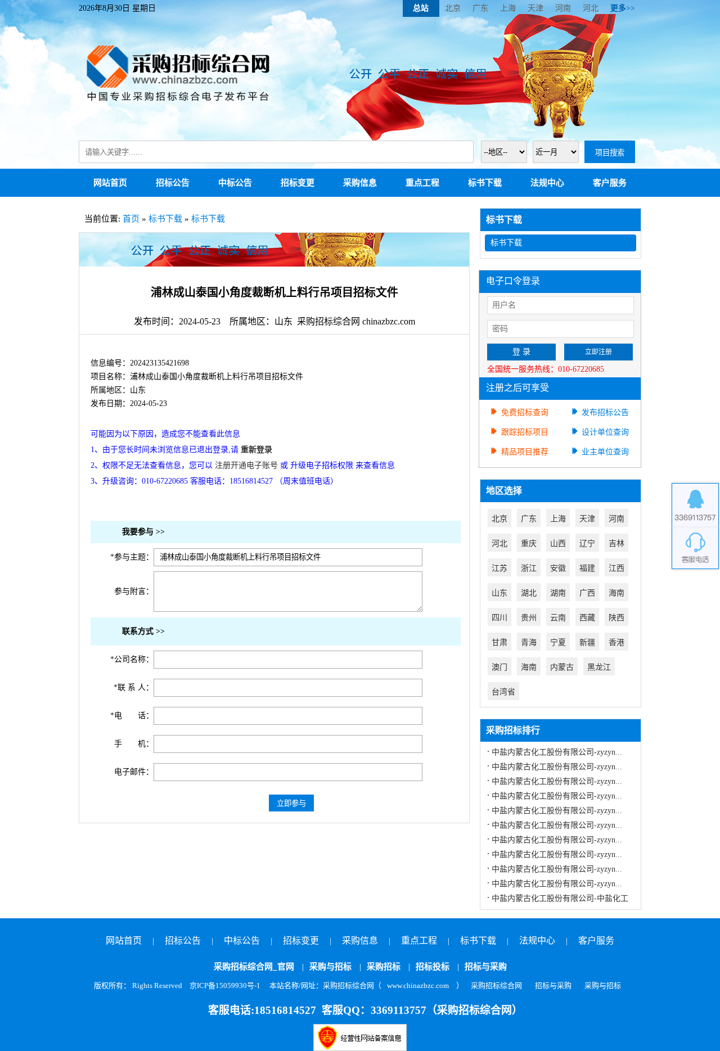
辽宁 (587, 543)
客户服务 (610, 182)
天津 (535, 8)
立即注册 (598, 352)
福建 (587, 568)
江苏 (499, 568)
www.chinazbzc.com (418, 985)
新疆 (587, 642)
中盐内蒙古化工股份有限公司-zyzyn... (557, 752)
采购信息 (360, 182)
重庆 (529, 543)
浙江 (529, 568)
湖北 (529, 593)
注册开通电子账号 (246, 465)
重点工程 (422, 182)
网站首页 (110, 182)
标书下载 (485, 182)
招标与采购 (486, 966)
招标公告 (173, 182)
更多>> (622, 8)
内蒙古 (562, 667)
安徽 (558, 568)
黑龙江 (599, 667)
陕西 (616, 618)
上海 (508, 8)
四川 (499, 618)
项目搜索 (609, 152)
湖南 (558, 593)
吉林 (616, 543)
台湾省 (503, 692)
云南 (558, 618)
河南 (563, 8)
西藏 (587, 618)
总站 (421, 8)
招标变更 (297, 182)
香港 (616, 642)
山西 (558, 543)
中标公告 (235, 182)
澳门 (499, 667)
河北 (590, 8)
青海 (529, 642)
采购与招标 (330, 966)
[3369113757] (695, 504)
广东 (480, 8)
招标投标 (432, 966)
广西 (587, 593)
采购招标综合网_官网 (254, 966)
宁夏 (558, 642)
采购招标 (383, 966)
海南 (616, 593)
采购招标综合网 (496, 985)
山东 (499, 593)
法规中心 (547, 182)
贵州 (529, 618)
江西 (616, 568)
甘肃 (499, 642)
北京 (453, 8)
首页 (131, 218)
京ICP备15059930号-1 (225, 985)
